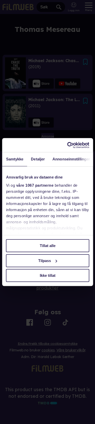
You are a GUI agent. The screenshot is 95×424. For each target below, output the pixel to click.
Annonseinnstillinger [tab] (71, 159)
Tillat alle (47, 245)
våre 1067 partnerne (34, 185)
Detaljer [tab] (38, 159)
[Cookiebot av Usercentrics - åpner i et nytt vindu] (67, 145)
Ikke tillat (47, 275)
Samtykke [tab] (14, 159)
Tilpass (44, 260)
